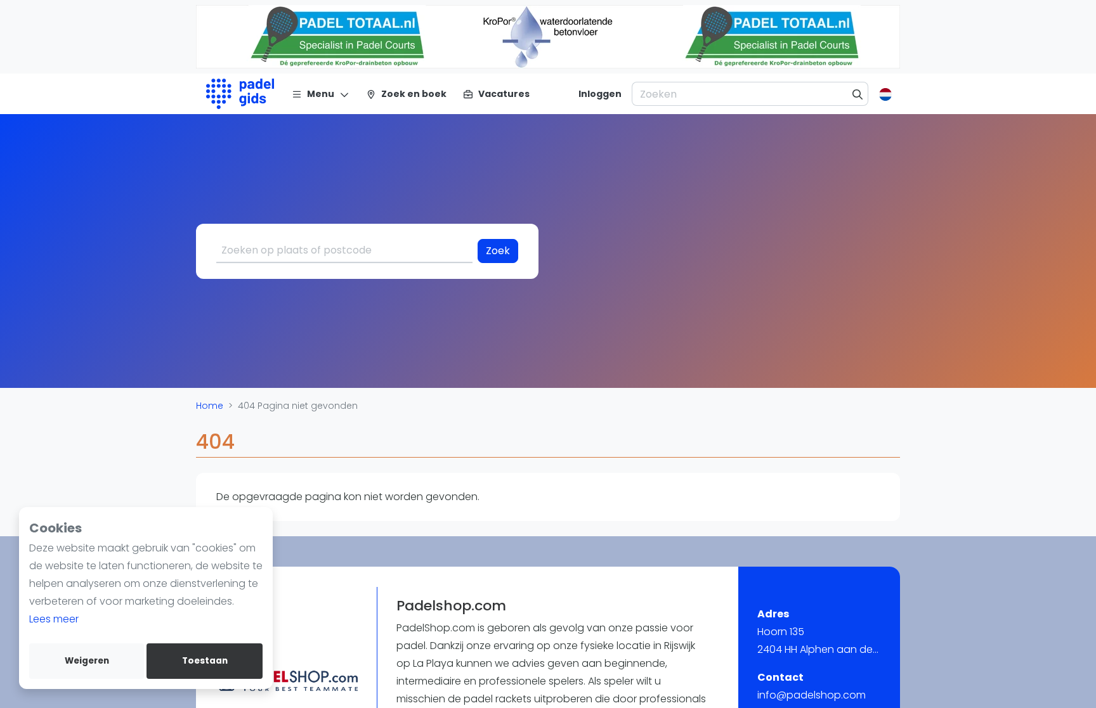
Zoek (498, 250)
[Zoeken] (857, 94)
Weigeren (87, 661)
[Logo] (240, 94)
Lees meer (54, 619)
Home (209, 405)
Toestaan (205, 661)
